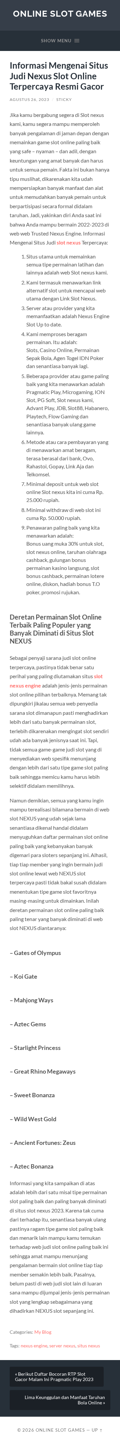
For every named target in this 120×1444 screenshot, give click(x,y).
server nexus (62, 1345)
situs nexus (88, 1345)
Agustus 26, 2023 (29, 99)
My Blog (42, 1332)
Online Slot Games (60, 13)
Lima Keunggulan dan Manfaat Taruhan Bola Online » (65, 1400)
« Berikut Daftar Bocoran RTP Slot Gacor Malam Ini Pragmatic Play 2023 (54, 1376)
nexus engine (34, 1345)
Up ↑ (97, 1430)
